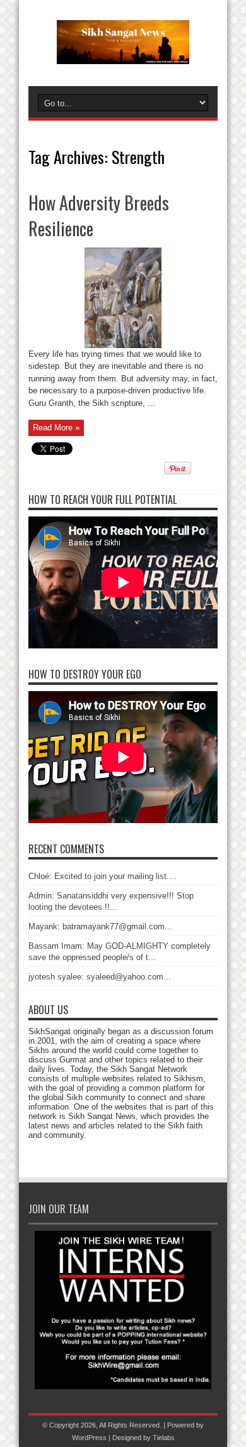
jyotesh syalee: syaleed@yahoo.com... (99, 976)
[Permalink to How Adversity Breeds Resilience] (123, 345)
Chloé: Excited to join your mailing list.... (102, 876)
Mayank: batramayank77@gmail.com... (100, 926)
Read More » (56, 427)
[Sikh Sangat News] (123, 55)
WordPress (89, 1437)
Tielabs (164, 1437)
